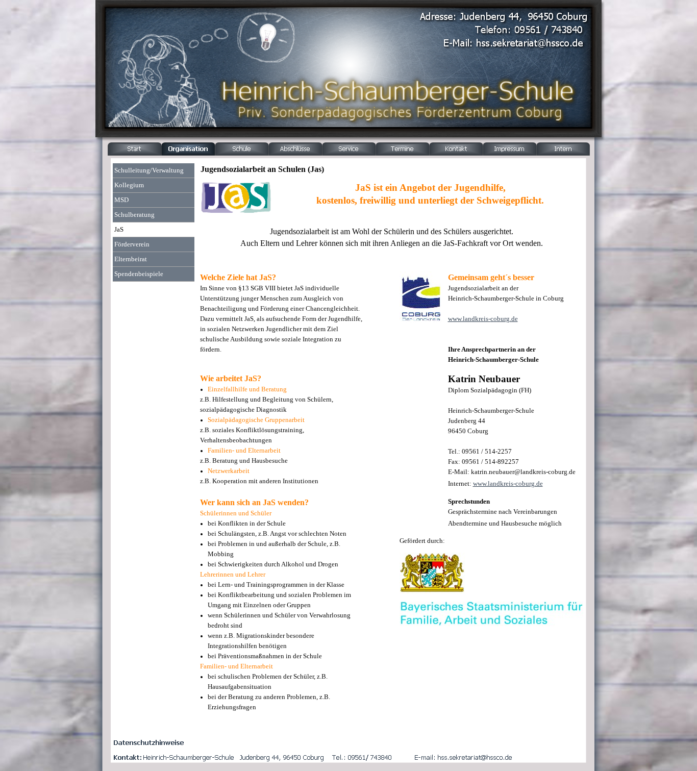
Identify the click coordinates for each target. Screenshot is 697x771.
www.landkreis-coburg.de (483, 318)
